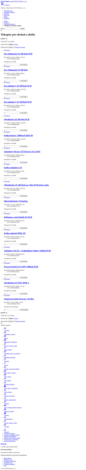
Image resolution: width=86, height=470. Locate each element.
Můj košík (6, 15)
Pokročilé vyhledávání (10, 461)
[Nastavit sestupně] (19, 47)
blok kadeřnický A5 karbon (16, 201)
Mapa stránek (7, 458)
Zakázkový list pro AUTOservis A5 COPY (22, 151)
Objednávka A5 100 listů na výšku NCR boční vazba (26, 185)
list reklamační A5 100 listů (16, 70)
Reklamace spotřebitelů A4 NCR (18, 217)
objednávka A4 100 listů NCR (16, 119)
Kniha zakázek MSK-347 (15, 233)
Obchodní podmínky (9, 12)
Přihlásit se (7, 18)
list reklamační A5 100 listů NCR (18, 54)
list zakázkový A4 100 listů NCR (18, 86)
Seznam (16, 44)
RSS (5, 465)
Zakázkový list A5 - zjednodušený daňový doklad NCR (27, 251)
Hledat (2, 28)
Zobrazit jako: (4, 44)
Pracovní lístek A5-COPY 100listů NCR (21, 267)
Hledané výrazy (8, 459)
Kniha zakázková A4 (13, 167)
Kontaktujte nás (8, 10)
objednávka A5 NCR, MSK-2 (16, 283)
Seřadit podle (4, 47)
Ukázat (2, 41)
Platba (5, 17)
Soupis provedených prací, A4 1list (19, 299)
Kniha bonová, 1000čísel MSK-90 (18, 135)
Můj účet (6, 13)
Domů (5, 21)
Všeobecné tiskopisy (9, 24)
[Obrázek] (7, 50)
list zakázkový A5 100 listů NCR (18, 102)
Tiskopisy (6, 22)
